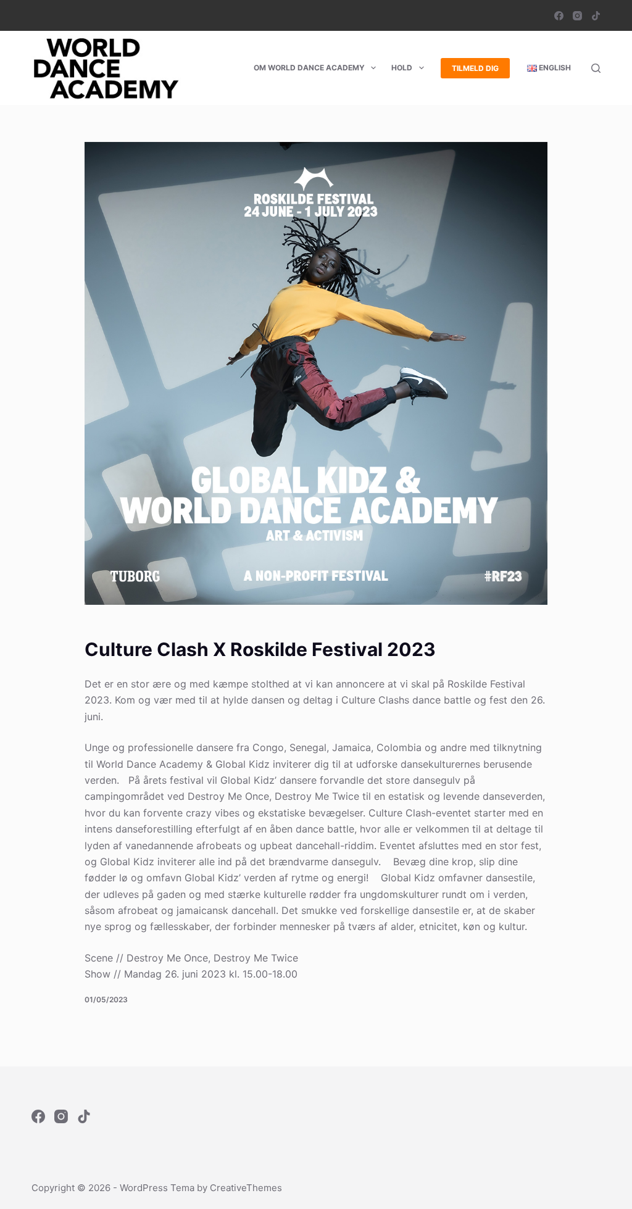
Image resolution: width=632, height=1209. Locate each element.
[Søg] (596, 68)
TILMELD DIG (475, 68)
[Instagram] (577, 15)
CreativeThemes (246, 1188)
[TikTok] (596, 15)
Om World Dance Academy (309, 67)
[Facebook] (558, 15)
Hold (401, 67)
